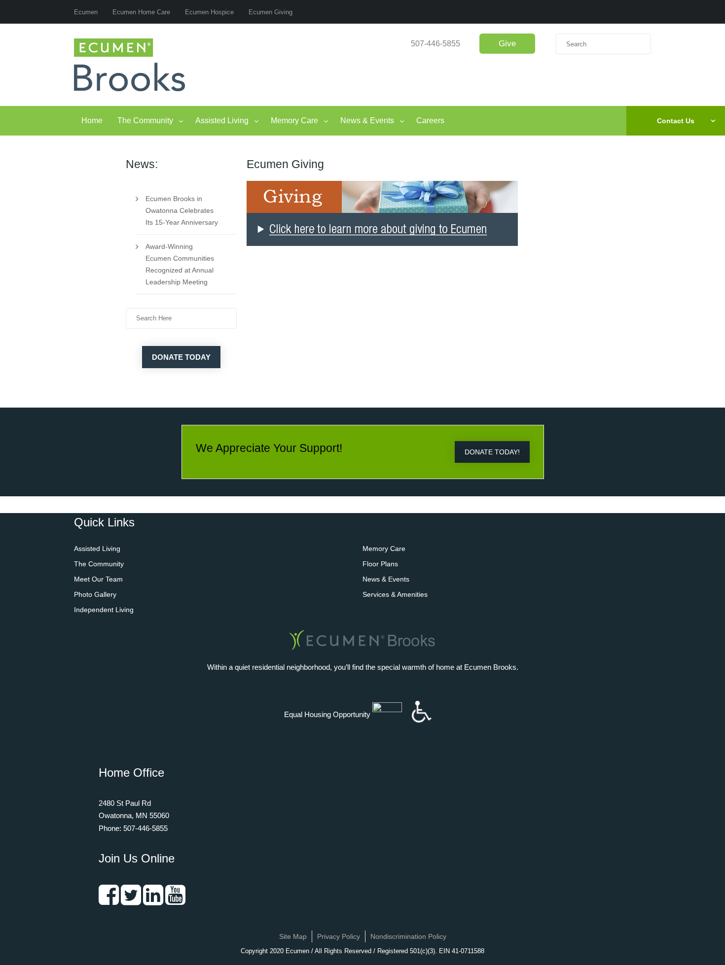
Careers (430, 120)
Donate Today (181, 357)
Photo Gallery (95, 594)
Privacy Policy (338, 936)
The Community (145, 120)
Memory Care (294, 120)
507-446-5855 (435, 43)
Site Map (293, 936)
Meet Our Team (98, 579)
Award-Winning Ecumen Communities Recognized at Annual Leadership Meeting (179, 264)
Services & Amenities (395, 594)
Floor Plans (380, 564)
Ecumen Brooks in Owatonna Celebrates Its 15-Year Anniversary (181, 210)
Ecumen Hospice (209, 12)
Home (92, 120)
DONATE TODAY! (492, 452)
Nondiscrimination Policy (408, 936)
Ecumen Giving (270, 12)
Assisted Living (222, 120)
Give (507, 43)
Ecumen (86, 12)
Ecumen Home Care (141, 12)
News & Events (367, 120)
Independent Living (104, 610)
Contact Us (675, 121)
